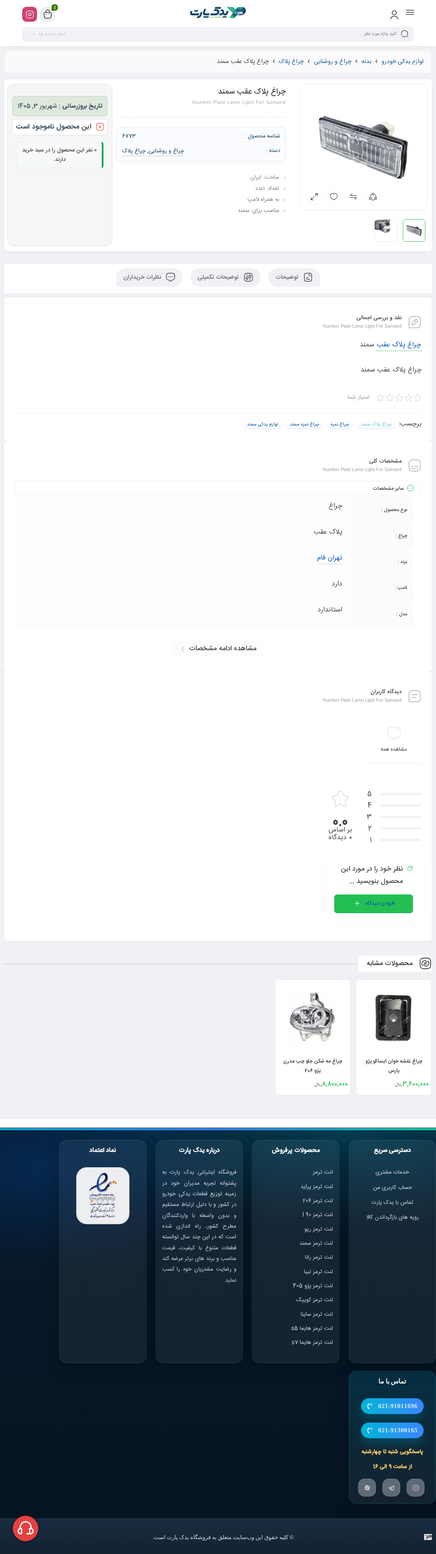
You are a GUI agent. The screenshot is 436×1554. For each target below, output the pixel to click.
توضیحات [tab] (287, 277)
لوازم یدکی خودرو (403, 62)
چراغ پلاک (291, 62)
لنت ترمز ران (319, 1257)
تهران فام (329, 558)
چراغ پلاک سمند (376, 424)
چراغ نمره (340, 424)
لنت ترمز (323, 1172)
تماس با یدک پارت (392, 1202)
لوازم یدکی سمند (262, 424)
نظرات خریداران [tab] (143, 277)
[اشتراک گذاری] (373, 196)
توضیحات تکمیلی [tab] (219, 277)
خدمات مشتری (392, 1172)
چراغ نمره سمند (304, 424)
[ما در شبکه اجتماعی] (29, 14)
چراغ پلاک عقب (399, 345)
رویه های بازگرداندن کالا (392, 1217)
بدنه (366, 62)
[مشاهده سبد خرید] (48, 14)
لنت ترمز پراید (317, 1186)
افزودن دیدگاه (380, 903)
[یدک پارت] (218, 14)
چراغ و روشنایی (332, 62)
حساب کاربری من (392, 1187)
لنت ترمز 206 (318, 1200)
